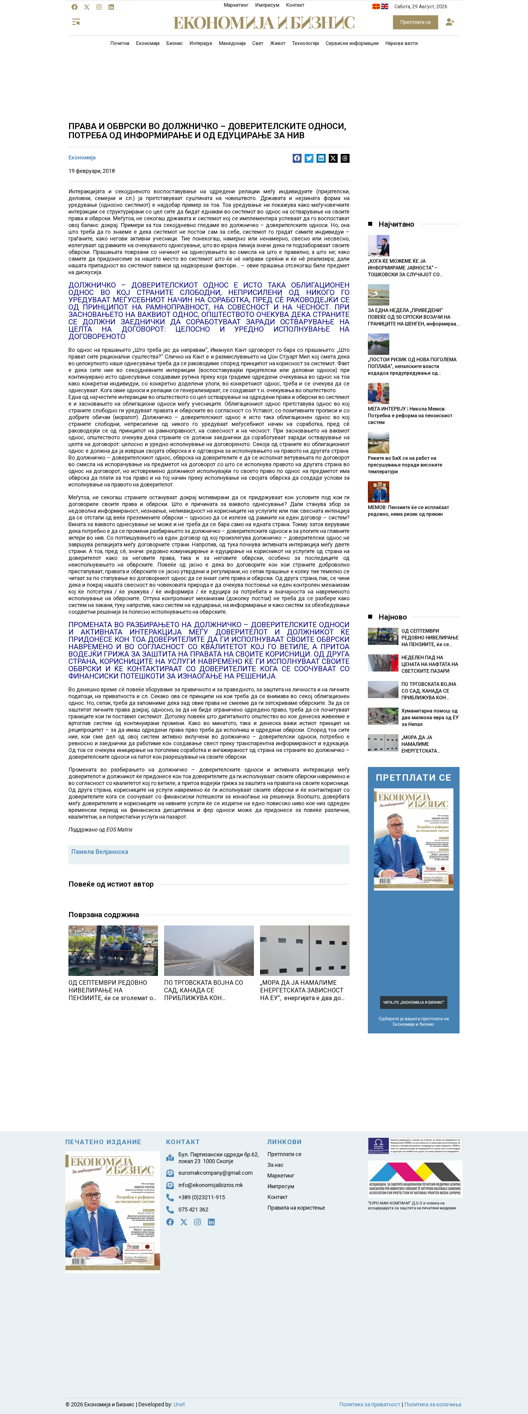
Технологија (305, 43)
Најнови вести (401, 43)
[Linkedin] (111, 7)
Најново (393, 912)
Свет (257, 43)
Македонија (232, 43)
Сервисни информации (352, 43)
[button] (450, 22)
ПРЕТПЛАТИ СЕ (414, 1073)
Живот (277, 43)
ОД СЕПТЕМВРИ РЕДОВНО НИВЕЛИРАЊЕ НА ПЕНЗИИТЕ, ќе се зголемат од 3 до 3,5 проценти (112, 994)
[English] (384, 7)
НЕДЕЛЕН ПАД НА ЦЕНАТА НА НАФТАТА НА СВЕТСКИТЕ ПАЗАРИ (430, 959)
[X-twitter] (87, 7)
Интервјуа (200, 43)
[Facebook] (75, 7)
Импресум (267, 5)
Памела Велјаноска (100, 851)
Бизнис (174, 43)
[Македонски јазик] (376, 7)
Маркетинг (236, 5)
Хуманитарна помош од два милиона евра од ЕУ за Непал (430, 1013)
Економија (148, 43)
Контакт (295, 5)
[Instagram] (99, 7)
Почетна (119, 43)
